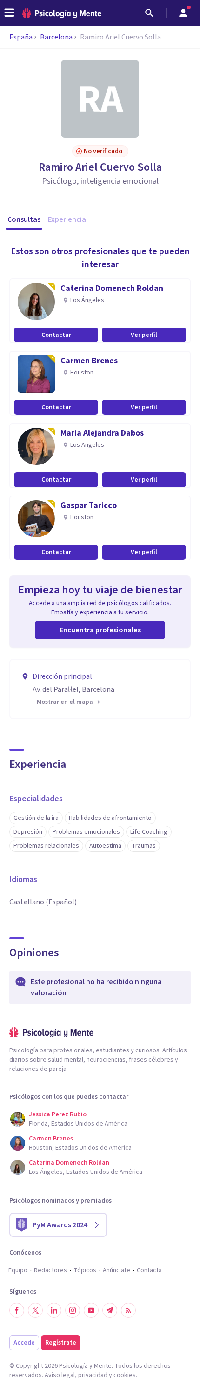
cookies (124, 1375)
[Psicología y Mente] (61, 13)
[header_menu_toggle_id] (9, 13)
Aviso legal (60, 1375)
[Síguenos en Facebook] (16, 1310)
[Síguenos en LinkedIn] (54, 1310)
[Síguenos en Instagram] (72, 1310)
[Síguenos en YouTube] (91, 1310)
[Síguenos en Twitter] (35, 1310)
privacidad (92, 1375)
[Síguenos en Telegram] (109, 1310)
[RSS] (128, 1310)
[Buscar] (149, 13)
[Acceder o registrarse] (183, 13)
